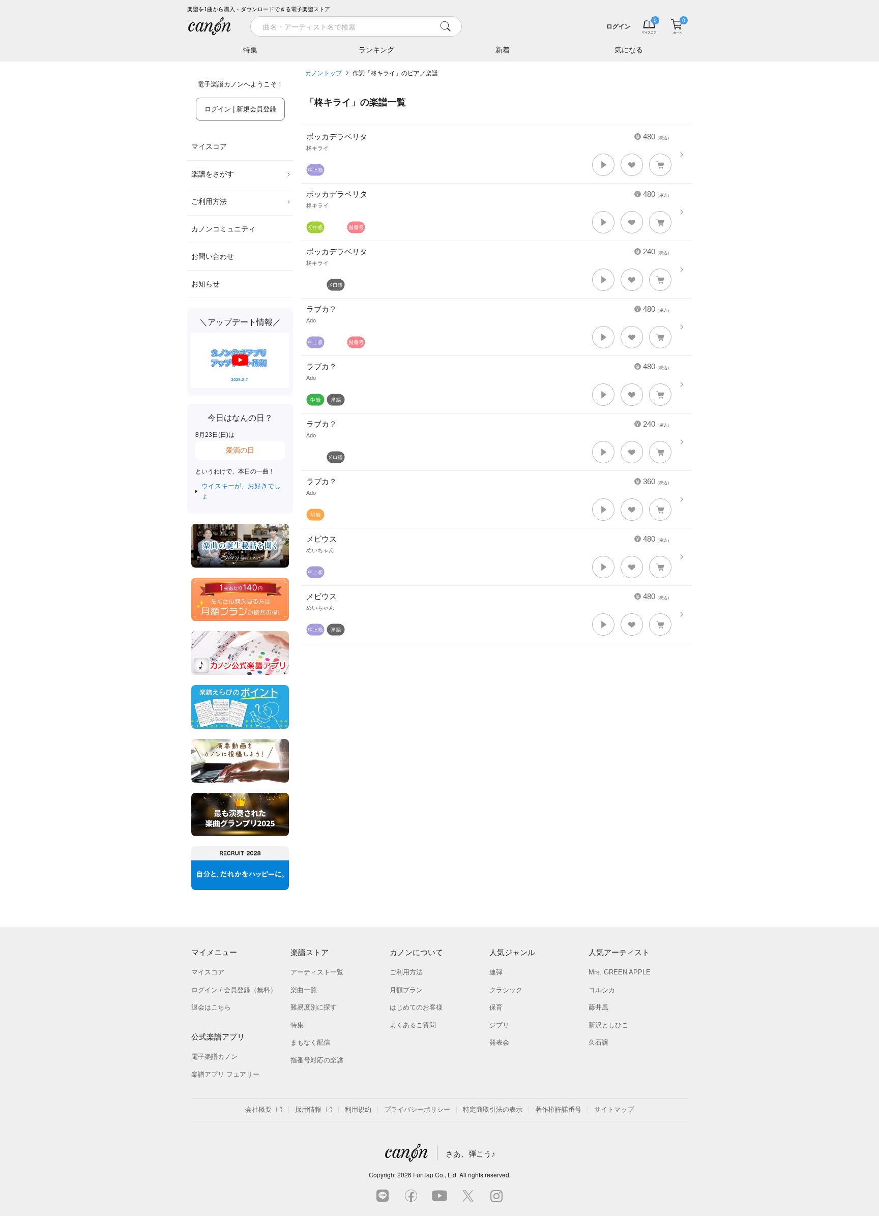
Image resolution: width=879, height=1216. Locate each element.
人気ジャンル (512, 952)
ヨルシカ (602, 990)
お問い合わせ (212, 256)
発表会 (499, 1042)
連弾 (496, 972)
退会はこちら (211, 1007)
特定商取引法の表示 (492, 1109)
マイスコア (209, 146)
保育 (496, 1007)
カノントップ (323, 73)
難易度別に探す (313, 1007)
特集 (250, 50)
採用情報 (308, 1109)
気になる (628, 50)
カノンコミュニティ (223, 229)
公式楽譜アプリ (218, 1036)
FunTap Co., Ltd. (435, 1174)
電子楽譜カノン (214, 1056)
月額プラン (406, 990)
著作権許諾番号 (558, 1109)
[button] (603, 165)
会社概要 (258, 1109)
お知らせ (205, 284)
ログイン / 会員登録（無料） (234, 990)
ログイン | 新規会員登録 (240, 109)
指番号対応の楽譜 (316, 1060)
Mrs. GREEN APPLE (620, 972)
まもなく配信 (310, 1042)
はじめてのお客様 (416, 1007)
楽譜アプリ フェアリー (225, 1074)
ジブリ (499, 1025)
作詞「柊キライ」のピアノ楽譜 (395, 73)
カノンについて (416, 952)
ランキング (376, 50)
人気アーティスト (619, 952)
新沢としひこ (608, 1025)
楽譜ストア (309, 952)
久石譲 (598, 1042)
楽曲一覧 (303, 990)
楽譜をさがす (212, 174)
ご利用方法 (209, 201)
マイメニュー (214, 952)
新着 (502, 50)
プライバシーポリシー (417, 1109)
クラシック (505, 990)
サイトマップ (614, 1109)
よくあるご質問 (413, 1025)
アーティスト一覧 (316, 972)
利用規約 (358, 1109)
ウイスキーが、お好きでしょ (241, 491)
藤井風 (598, 1007)
